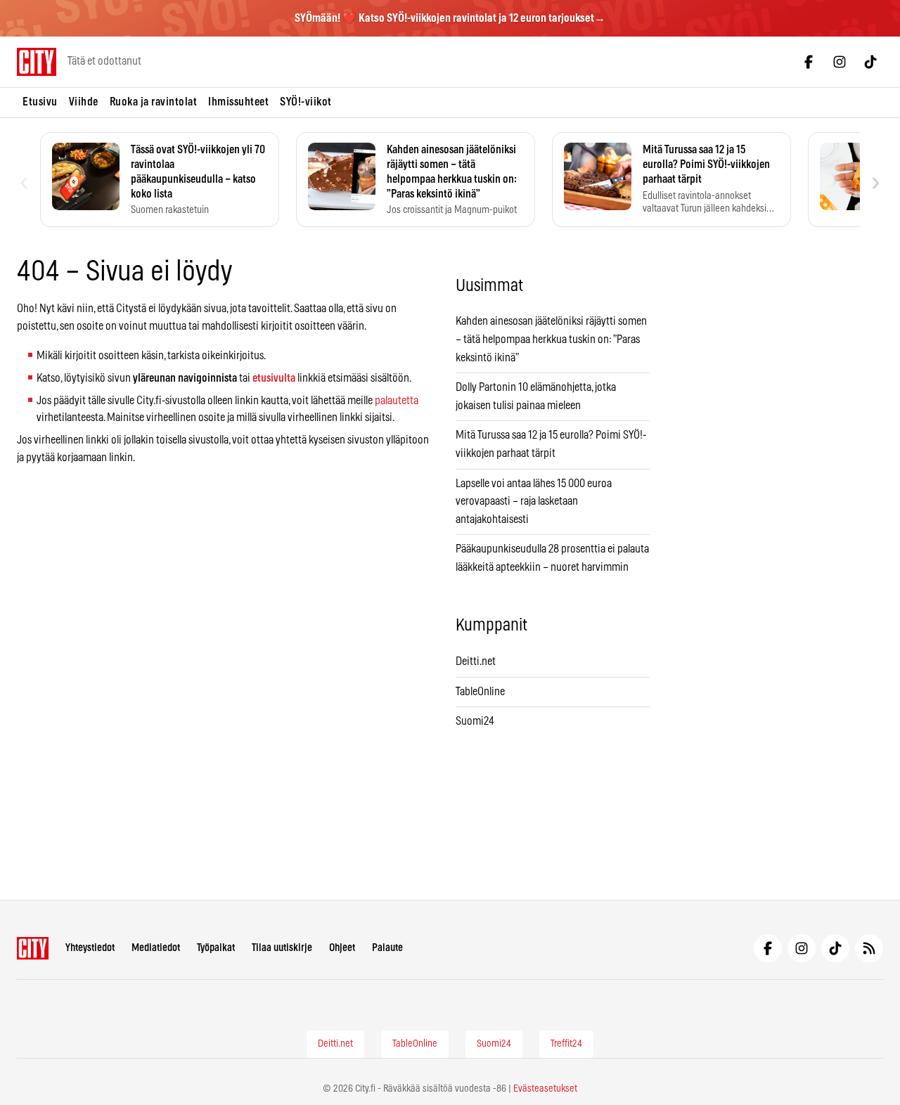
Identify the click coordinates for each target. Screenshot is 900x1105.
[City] (33, 948)
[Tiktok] (870, 62)
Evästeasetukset (545, 1089)
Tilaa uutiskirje (282, 948)
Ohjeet (342, 948)
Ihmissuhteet (238, 102)
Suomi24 (475, 721)
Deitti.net (476, 661)
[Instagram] (839, 62)
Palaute (387, 948)
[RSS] (869, 948)
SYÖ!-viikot (306, 102)
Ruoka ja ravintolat (154, 102)
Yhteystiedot (90, 948)
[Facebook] (808, 62)
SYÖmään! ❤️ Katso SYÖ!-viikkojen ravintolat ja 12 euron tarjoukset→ (450, 18)
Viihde (83, 102)
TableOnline (480, 691)
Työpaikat (216, 948)
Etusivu (40, 102)
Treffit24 (566, 1044)
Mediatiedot (155, 948)
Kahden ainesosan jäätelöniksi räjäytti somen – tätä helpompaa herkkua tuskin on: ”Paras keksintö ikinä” (551, 339)
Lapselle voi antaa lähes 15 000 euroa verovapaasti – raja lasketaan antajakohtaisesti (534, 501)
